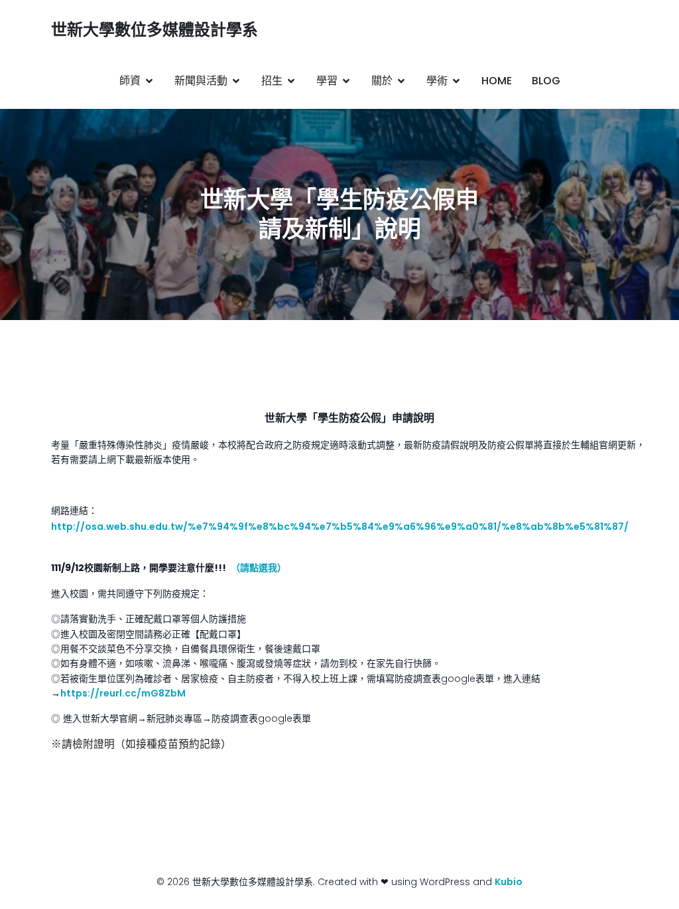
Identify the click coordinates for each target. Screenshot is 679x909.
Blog (546, 80)
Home (496, 80)
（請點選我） (260, 567)
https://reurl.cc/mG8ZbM (123, 693)
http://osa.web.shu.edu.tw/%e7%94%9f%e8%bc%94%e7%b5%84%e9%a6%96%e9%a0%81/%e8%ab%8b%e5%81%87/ (340, 526)
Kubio (509, 881)
